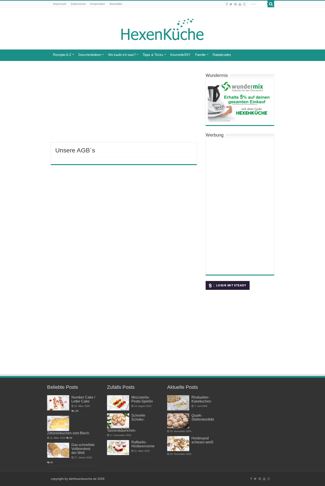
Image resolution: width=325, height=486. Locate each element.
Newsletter (115, 4)
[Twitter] (231, 4)
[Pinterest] (235, 4)
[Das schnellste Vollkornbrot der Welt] (58, 450)
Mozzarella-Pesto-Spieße (142, 399)
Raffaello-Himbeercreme (143, 444)
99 (70, 438)
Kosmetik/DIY (180, 55)
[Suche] (271, 4)
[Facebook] (227, 4)
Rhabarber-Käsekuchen (201, 399)
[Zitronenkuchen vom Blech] (58, 423)
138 (76, 411)
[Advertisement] (124, 107)
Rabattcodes (222, 55)
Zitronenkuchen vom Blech (68, 433)
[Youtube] (240, 4)
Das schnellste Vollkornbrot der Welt (83, 449)
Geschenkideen (89, 55)
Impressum (59, 4)
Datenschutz (78, 4)
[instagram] (244, 4)
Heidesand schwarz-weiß (202, 440)
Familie (200, 55)
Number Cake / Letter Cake (83, 399)
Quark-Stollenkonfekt (202, 417)
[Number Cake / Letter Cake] (58, 402)
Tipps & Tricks (153, 55)
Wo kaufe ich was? (122, 55)
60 (51, 462)
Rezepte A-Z (62, 55)
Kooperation (97, 4)
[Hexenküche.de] (162, 28)
